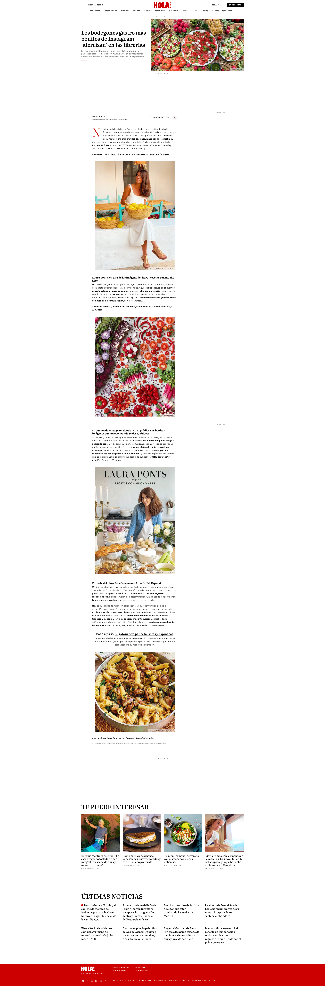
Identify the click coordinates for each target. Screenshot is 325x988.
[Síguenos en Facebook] (87, 981)
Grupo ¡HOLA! (142, 971)
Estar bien (160, 11)
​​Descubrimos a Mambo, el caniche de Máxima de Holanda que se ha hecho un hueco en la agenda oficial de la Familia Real (98, 912)
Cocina (147, 11)
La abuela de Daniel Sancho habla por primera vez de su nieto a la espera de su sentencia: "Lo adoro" (222, 910)
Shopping (173, 11)
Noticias (169, 16)
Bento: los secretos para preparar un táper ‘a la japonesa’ (140, 154)
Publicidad (119, 971)
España (215, 5)
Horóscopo (227, 11)
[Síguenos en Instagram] (83, 981)
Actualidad (95, 11)
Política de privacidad (172, 980)
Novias (205, 11)
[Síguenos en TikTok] (96, 981)
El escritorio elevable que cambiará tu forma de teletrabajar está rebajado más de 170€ (97, 933)
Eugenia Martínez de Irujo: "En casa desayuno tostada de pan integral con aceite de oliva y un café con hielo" (100, 860)
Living (185, 11)
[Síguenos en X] (92, 981)
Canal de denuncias (202, 980)
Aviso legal (120, 980)
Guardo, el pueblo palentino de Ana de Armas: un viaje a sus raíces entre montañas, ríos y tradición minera (140, 933)
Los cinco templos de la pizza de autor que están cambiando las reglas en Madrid (181, 910)
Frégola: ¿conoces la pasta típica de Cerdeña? (130, 738)
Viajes (194, 11)
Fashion (125, 11)
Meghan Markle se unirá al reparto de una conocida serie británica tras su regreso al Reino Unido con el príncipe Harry (223, 935)
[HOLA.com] (162, 5)
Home (153, 16)
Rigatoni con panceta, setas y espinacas (144, 634)
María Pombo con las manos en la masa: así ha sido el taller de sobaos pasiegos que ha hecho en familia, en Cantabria (224, 860)
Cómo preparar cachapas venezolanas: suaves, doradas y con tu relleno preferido (142, 859)
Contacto (140, 968)
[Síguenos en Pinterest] (106, 981)
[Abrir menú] (82, 5)
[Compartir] (174, 118)
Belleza (136, 11)
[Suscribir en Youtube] (101, 981)
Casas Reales (111, 11)
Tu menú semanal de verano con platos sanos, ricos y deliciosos (181, 859)
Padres (215, 11)
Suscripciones (121, 968)
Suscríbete (235, 5)
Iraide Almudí (99, 116)
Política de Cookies (142, 980)
